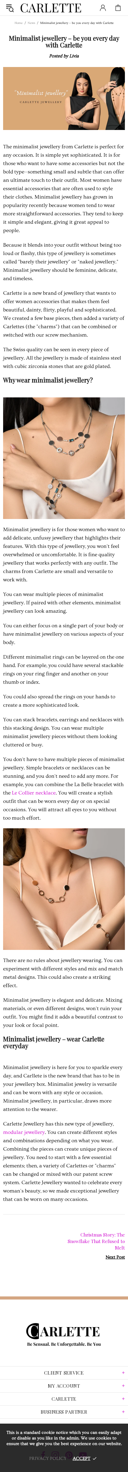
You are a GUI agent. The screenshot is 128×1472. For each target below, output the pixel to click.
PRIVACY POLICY (47, 1458)
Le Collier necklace (34, 793)
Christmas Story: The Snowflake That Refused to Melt (96, 1241)
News (31, 23)
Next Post (115, 1257)
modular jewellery (24, 1132)
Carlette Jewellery (51, 8)
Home (19, 23)
